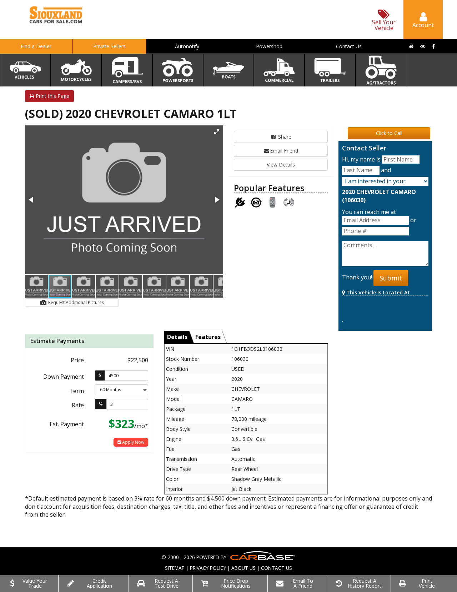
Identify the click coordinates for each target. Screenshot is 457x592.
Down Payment (63, 376)
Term (76, 391)
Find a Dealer (36, 46)
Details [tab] (177, 337)
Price (77, 360)
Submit (391, 278)
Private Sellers (109, 46)
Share (284, 136)
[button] (216, 132)
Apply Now (132, 442)
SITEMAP (175, 567)
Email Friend (284, 150)
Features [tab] (208, 337)
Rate (78, 405)
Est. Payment (67, 424)
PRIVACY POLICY (208, 567)
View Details (281, 164)
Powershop (269, 46)
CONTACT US (276, 567)
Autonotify (187, 46)
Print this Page (51, 96)
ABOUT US (243, 567)
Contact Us (349, 46)
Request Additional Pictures (75, 302)
